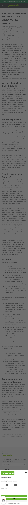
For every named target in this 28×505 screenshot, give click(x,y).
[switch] (3, 501)
